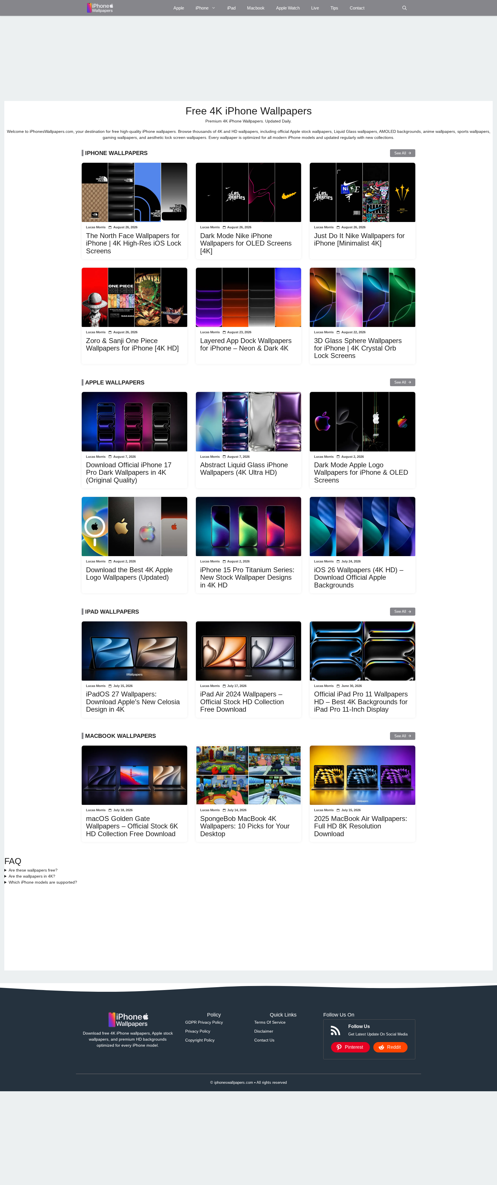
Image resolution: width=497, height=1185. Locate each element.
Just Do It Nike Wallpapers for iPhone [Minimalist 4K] (359, 239)
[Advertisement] (176, 58)
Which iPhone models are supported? (43, 882)
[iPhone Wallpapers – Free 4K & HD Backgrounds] (100, 8)
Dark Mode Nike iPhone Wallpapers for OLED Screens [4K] (246, 243)
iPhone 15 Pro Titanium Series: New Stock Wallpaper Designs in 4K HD (247, 577)
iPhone (202, 7)
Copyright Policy (200, 1040)
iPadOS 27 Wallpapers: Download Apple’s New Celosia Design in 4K (133, 701)
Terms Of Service (270, 1022)
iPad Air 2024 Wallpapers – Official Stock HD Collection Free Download (242, 701)
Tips (334, 7)
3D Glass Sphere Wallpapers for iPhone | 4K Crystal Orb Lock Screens (358, 348)
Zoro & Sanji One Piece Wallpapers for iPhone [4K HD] (132, 344)
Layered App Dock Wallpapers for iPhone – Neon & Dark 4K (246, 344)
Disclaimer (263, 1031)
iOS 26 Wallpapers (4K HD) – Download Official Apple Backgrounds (358, 577)
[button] (404, 8)
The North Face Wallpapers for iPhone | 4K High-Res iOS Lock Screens (133, 243)
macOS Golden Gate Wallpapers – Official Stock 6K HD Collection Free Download (132, 826)
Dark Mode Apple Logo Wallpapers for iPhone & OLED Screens (361, 472)
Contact (357, 7)
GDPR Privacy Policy (204, 1022)
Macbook (256, 7)
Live (315, 7)
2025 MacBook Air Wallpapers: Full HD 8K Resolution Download (360, 826)
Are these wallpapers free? (33, 870)
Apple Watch (288, 7)
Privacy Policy (197, 1031)
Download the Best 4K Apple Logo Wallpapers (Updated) (129, 573)
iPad (231, 7)
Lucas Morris (96, 227)
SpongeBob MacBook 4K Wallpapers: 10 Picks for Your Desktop (245, 826)
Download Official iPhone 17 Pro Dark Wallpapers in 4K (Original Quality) (128, 472)
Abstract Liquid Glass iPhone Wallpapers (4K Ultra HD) (244, 468)
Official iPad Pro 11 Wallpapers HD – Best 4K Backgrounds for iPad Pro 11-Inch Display (361, 701)
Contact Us (264, 1040)
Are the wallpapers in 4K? (32, 876)
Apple (178, 7)
